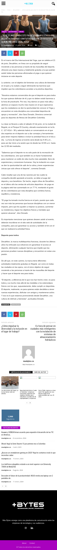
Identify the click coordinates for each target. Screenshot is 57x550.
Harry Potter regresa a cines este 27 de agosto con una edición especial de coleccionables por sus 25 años (47, 394)
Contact (32, 543)
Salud (21, 32)
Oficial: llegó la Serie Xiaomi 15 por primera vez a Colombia (23, 444)
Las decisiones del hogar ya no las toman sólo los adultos (9, 392)
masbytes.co (9, 45)
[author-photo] (28, 352)
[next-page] (30, 402)
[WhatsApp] (22, 53)
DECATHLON (16, 304)
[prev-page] (27, 402)
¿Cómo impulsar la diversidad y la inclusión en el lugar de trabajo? (14, 329)
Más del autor (40, 372)
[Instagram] (26, 528)
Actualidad (16, 10)
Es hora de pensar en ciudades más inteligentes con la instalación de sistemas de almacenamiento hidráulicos (43, 333)
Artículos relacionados (20, 372)
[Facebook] (4, 53)
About (24, 543)
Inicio (3, 10)
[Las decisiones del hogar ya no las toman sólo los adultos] (10, 382)
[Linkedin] (31, 528)
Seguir (10, 411)
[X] (10, 53)
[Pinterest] (16, 53)
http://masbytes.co (28, 364)
